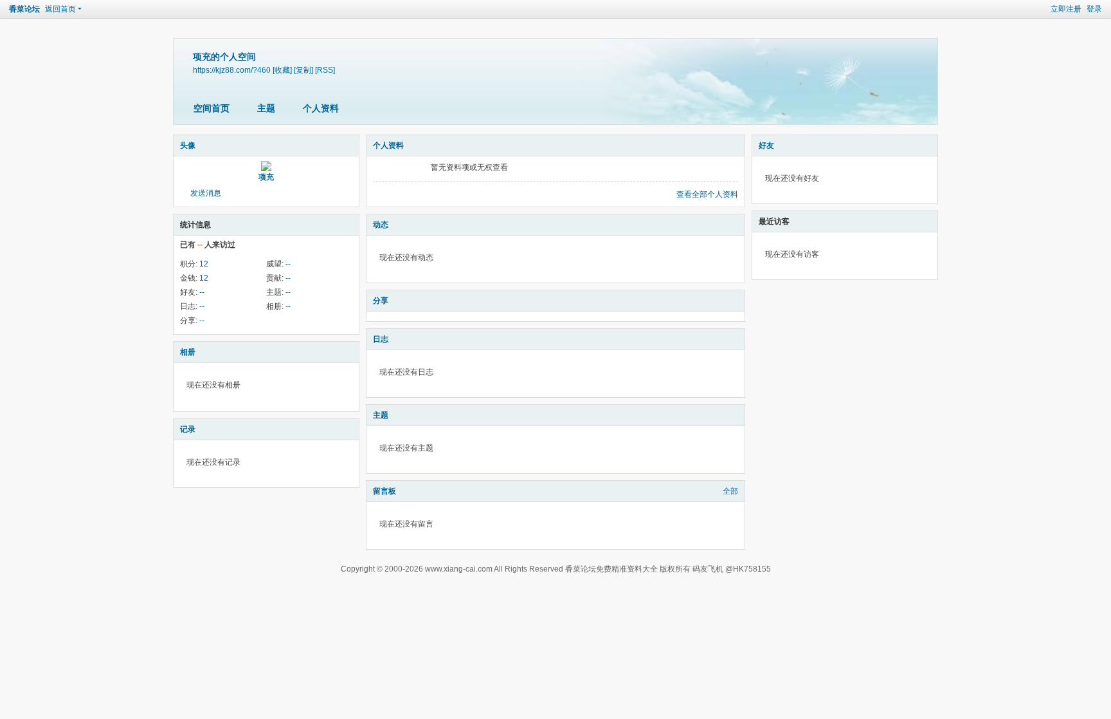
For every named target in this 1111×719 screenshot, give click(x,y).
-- (288, 263)
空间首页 (212, 108)
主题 (266, 108)
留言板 (384, 491)
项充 (266, 177)
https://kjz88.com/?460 (232, 70)
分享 (380, 300)
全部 (730, 491)
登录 (1094, 9)
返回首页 (60, 9)
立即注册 (1066, 9)
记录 (187, 429)
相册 (187, 352)
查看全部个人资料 (707, 194)
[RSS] (325, 70)
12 (203, 263)
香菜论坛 (24, 9)
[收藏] (282, 70)
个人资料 (321, 108)
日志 (380, 339)
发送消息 (205, 193)
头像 (187, 145)
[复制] (303, 70)
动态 (380, 224)
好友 (766, 145)
